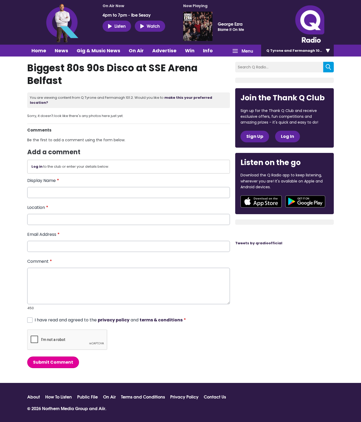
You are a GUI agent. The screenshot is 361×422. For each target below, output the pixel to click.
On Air (136, 50)
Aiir (102, 408)
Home (38, 50)
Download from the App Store (261, 201)
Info (208, 50)
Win (190, 50)
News (61, 50)
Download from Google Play (305, 201)
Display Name (43, 180)
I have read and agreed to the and (110, 320)
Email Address (43, 234)
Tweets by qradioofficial (258, 243)
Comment (39, 261)
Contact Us (215, 396)
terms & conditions (161, 320)
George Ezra (230, 24)
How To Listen (58, 396)
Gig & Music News (98, 50)
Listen (120, 25)
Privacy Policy (184, 396)
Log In (287, 136)
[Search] (328, 67)
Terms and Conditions (143, 396)
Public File (87, 396)
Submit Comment (53, 362)
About (33, 396)
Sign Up (254, 136)
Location (37, 207)
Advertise (164, 50)
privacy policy (113, 320)
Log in (37, 166)
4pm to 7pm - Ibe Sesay (127, 15)
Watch (153, 25)
